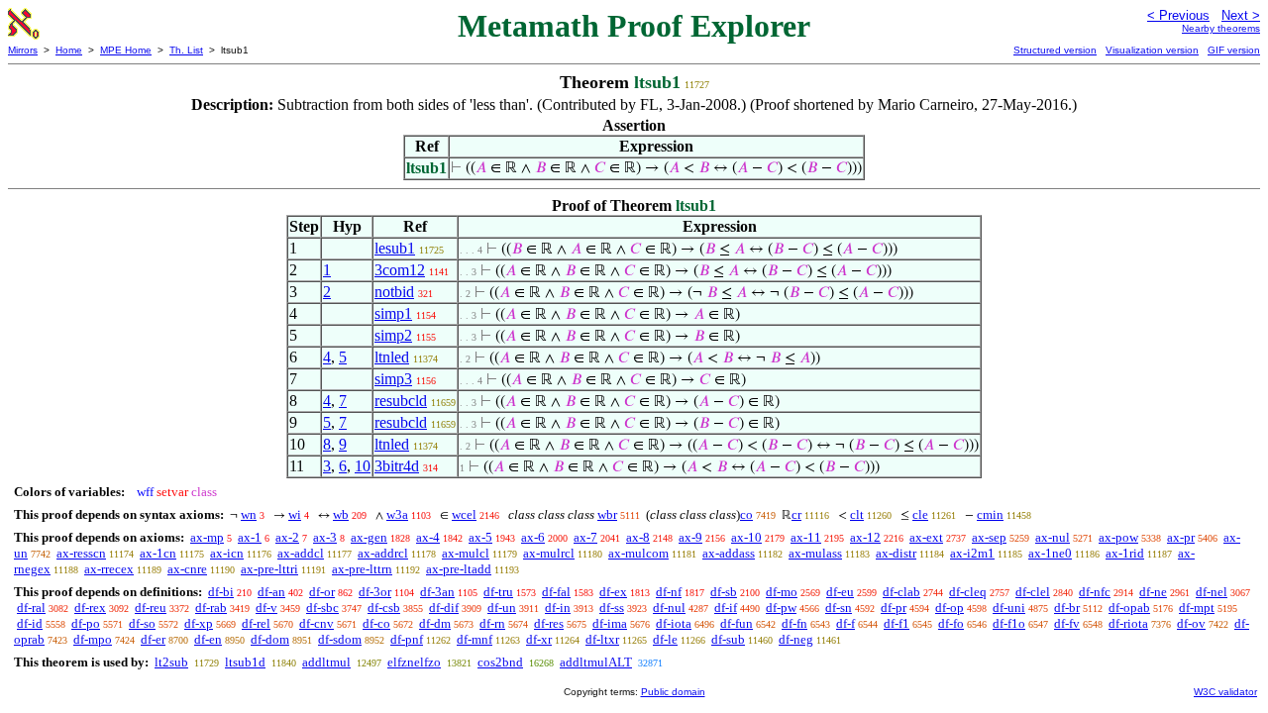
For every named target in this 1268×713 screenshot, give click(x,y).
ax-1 (250, 537)
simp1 (393, 313)
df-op (949, 607)
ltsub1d (245, 662)
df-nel (1211, 591)
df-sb (723, 591)
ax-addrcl (383, 553)
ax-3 (325, 537)
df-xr (539, 639)
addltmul (326, 662)
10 (362, 466)
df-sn (838, 607)
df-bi (221, 591)
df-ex (613, 591)
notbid (394, 291)
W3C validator (1225, 691)
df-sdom (340, 639)
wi (294, 514)
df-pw (781, 607)
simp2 (393, 335)
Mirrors (23, 50)
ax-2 (287, 537)
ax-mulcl (465, 553)
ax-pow (1118, 537)
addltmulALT (596, 662)
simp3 (393, 378)
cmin (990, 514)
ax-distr (896, 553)
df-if (725, 607)
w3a (397, 514)
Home (68, 50)
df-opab (1129, 607)
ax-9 (690, 537)
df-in (558, 607)
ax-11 (806, 537)
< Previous (1178, 15)
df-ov (1191, 623)
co (746, 514)
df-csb (384, 607)
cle (920, 514)
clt (857, 514)
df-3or (375, 591)
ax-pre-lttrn (362, 568)
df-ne (1153, 591)
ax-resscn (81, 553)
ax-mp (207, 537)
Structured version (1055, 50)
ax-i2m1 (972, 553)
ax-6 (533, 537)
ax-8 (638, 537)
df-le (665, 639)
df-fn (794, 623)
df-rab (211, 607)
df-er (153, 639)
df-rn (492, 623)
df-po (85, 623)
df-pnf (406, 639)
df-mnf (474, 639)
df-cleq (968, 591)
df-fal (556, 591)
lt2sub (171, 662)
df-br (1067, 607)
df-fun (736, 623)
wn (249, 514)
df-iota (673, 623)
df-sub (728, 639)
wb (341, 514)
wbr (607, 514)
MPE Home (126, 50)
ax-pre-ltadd (458, 568)
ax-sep (989, 537)
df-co (376, 623)
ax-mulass (815, 553)
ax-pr (1181, 537)
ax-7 (585, 537)
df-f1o (1009, 623)
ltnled (391, 357)
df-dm (435, 623)
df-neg (796, 639)
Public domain (673, 691)
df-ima (609, 623)
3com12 (399, 269)
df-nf (669, 591)
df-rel (256, 623)
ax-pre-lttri (269, 568)
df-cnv (316, 623)
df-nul (669, 607)
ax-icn (227, 553)
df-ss (611, 607)
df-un (501, 607)
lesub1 (394, 248)
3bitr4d (396, 466)
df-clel (1032, 591)
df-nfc (1094, 591)
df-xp (198, 623)
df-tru (498, 591)
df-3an (437, 591)
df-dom (270, 639)
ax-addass (728, 553)
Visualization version (1152, 50)
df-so (142, 623)
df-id (30, 623)
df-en (208, 639)
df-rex (90, 607)
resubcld (400, 400)
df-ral (31, 607)
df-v (266, 607)
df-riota (1128, 623)
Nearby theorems (1221, 28)
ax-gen (369, 537)
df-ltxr (602, 639)
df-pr (893, 607)
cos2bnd (500, 662)
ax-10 (746, 537)
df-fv (1067, 623)
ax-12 (865, 537)
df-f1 (896, 623)
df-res (549, 623)
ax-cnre (187, 568)
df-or (322, 591)
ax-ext (926, 537)
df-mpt (1197, 607)
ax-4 (428, 537)
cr (796, 514)
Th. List (186, 50)
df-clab (901, 591)
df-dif (444, 607)
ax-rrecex (109, 568)
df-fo (951, 623)
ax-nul (1052, 537)
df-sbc (322, 607)
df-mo (781, 591)
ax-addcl (300, 553)
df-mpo (92, 639)
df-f (845, 623)
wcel (464, 514)
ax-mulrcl (549, 553)
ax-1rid (1125, 553)
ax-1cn (158, 553)
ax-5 (480, 537)
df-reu (150, 607)
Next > (1240, 15)
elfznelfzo (414, 662)
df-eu (840, 591)
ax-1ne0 (1050, 553)
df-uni (1009, 607)
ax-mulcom (638, 553)
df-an (271, 591)
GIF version (1234, 50)
